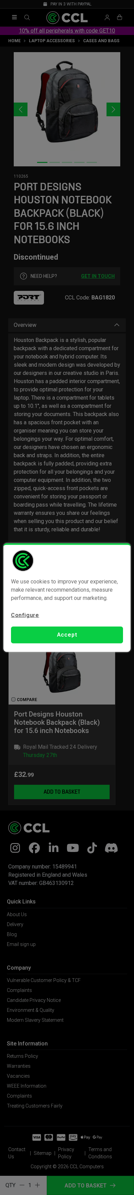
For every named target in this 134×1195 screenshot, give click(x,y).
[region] (67, 597)
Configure (25, 615)
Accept (67, 634)
